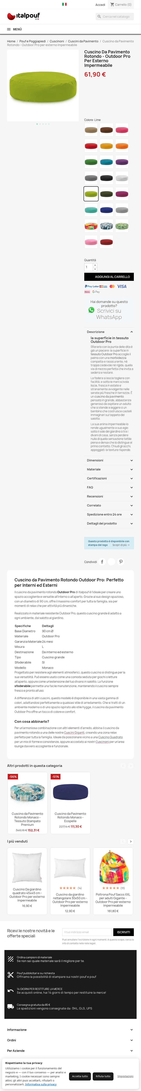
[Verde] (91, 162)
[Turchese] (91, 210)
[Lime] (91, 194)
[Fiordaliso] (106, 210)
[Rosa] (122, 130)
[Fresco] (91, 226)
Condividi (102, 561)
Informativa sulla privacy (41, 1084)
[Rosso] (91, 146)
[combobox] (115, 16)
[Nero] (106, 178)
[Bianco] (122, 178)
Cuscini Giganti (74, 733)
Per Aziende (70, 1050)
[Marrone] (106, 130)
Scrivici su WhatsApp (109, 314)
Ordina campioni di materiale (34, 957)
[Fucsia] (122, 194)
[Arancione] (122, 146)
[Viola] (122, 162)
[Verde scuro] (106, 194)
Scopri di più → (121, 545)
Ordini (70, 1040)
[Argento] (122, 210)
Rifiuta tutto (103, 1076)
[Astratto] (106, 226)
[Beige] (91, 130)
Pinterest (120, 561)
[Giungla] (122, 226)
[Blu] (106, 162)
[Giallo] (106, 146)
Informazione (70, 1030)
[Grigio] (91, 178)
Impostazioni (125, 1076)
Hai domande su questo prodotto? (109, 303)
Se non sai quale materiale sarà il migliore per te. (51, 961)
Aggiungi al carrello (109, 276)
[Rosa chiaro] (91, 242)
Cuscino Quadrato (110, 737)
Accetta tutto (80, 1076)
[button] (65, 4)
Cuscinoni (102, 742)
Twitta (111, 561)
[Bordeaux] (106, 242)
